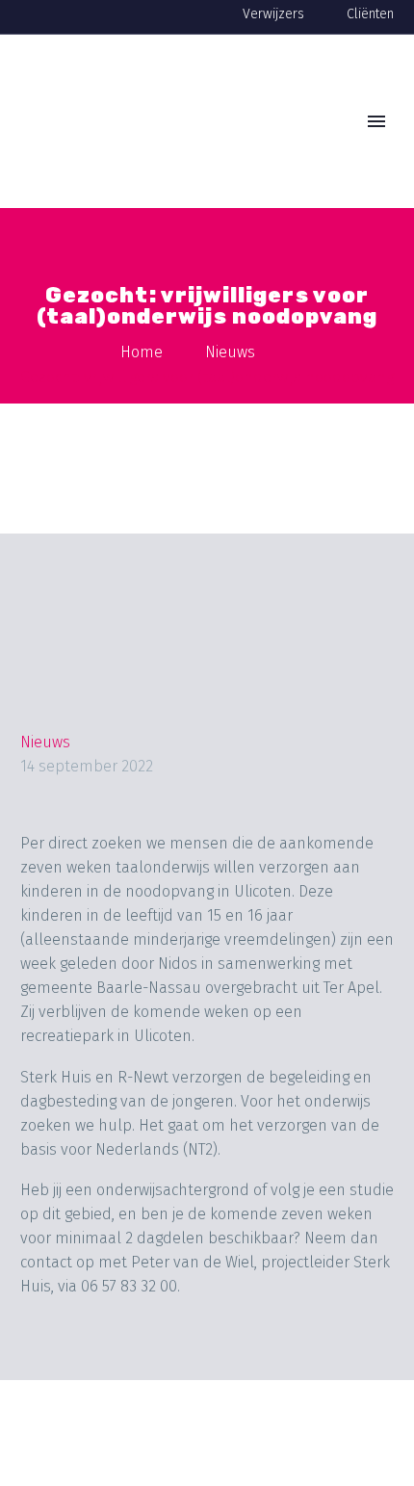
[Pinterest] (109, 1367)
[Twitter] (73, 1367)
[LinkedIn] (182, 1367)
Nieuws (45, 742)
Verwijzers (273, 14)
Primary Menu (376, 121)
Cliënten (370, 14)
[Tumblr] (146, 1367)
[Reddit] (219, 1367)
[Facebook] (36, 1367)
